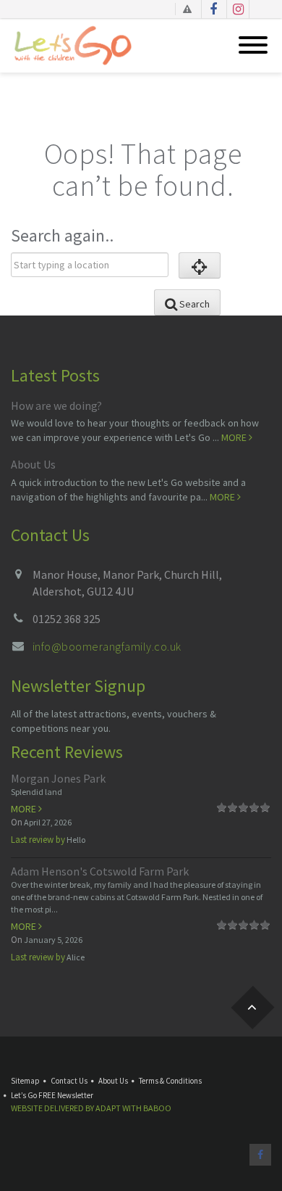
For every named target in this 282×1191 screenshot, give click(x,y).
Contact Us (69, 1081)
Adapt (108, 1108)
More (235, 437)
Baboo (157, 1108)
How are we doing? (56, 405)
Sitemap (25, 1081)
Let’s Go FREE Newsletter (52, 1095)
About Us (33, 464)
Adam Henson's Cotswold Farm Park (100, 871)
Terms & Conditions (170, 1081)
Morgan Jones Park (58, 778)
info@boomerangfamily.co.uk (107, 646)
